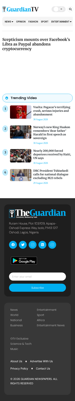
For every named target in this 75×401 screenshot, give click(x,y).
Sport (44, 21)
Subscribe (37, 287)
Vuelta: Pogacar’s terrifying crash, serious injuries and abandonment (51, 110)
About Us (16, 361)
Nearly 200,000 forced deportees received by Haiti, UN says (52, 154)
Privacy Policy (19, 368)
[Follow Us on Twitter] (23, 245)
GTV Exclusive (19, 339)
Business (16, 325)
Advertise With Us (41, 361)
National (16, 320)
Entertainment (60, 21)
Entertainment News (51, 325)
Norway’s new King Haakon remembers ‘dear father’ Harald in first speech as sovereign (51, 132)
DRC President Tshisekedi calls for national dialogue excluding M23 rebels (50, 174)
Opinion (21, 21)
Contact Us (43, 368)
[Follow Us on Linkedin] (42, 245)
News (8, 21)
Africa (41, 320)
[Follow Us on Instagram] (33, 245)
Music (14, 349)
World (14, 315)
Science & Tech (21, 344)
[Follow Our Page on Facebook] (13, 245)
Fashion (33, 21)
